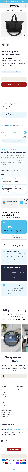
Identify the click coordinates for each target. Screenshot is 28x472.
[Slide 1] (1, 39)
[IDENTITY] (14, 6)
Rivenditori (17, 392)
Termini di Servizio (6, 408)
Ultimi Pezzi (4, 396)
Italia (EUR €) (6, 456)
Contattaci (18, 390)
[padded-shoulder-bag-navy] (3, 44)
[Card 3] (13, 235)
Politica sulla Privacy (6, 410)
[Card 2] (12, 235)
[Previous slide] (2, 337)
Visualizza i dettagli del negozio (12, 109)
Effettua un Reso (6, 412)
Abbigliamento (5, 392)
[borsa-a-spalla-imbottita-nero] (7, 44)
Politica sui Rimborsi (6, 414)
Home (2, 10)
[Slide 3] (4, 39)
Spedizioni (4, 406)
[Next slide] (25, 337)
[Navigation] (2, 6)
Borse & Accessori (6, 390)
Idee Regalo (4, 394)
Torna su (14, 469)
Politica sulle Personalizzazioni (6, 417)
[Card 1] (11, 235)
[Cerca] (22, 5)
